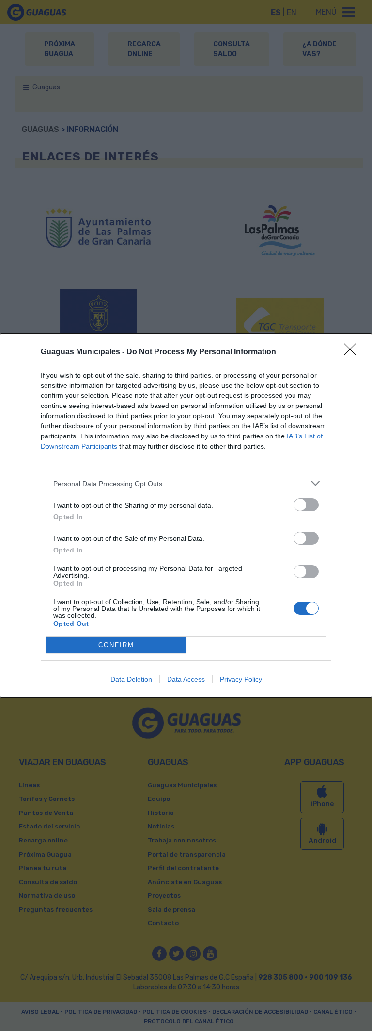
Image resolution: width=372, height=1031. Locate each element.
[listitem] (186, 484)
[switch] (306, 504)
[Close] (353, 352)
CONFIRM (116, 645)
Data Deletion (131, 679)
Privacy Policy (241, 679)
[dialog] (186, 515)
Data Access (186, 679)
